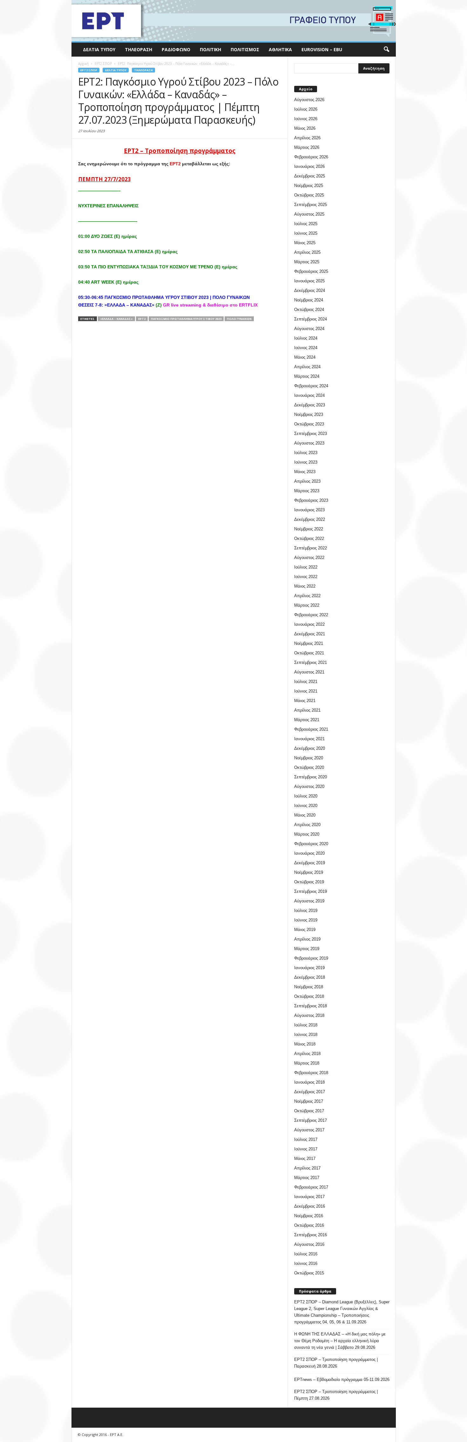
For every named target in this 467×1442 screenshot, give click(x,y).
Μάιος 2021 (304, 700)
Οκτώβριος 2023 (309, 424)
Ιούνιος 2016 (305, 1263)
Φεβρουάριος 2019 (311, 958)
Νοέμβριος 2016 (308, 1215)
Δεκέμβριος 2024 (309, 290)
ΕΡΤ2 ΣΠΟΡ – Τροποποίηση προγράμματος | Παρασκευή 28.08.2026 (336, 1363)
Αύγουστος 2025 (309, 214)
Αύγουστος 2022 (309, 557)
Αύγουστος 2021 (309, 672)
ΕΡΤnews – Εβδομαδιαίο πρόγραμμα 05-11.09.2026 (341, 1379)
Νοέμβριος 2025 (308, 185)
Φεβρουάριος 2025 (311, 271)
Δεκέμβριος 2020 (309, 748)
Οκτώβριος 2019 (309, 882)
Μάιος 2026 (304, 128)
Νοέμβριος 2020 (308, 757)
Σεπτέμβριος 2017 (310, 1120)
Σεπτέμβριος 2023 (310, 433)
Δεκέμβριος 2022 (309, 519)
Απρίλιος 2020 (307, 824)
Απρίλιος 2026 (307, 137)
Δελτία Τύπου (99, 49)
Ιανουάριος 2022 (309, 624)
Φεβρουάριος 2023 (311, 500)
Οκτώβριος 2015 (309, 1273)
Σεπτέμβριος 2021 (310, 662)
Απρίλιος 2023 (307, 481)
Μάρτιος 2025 (306, 261)
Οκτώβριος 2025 (309, 195)
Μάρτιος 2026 (306, 147)
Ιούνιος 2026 (305, 118)
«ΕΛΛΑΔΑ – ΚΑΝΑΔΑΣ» (116, 319)
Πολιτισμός (245, 49)
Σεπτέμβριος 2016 (310, 1234)
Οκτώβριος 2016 (309, 1225)
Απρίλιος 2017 (307, 1168)
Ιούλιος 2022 (305, 567)
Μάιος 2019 (304, 929)
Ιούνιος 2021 (305, 691)
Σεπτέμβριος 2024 (310, 319)
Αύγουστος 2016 (309, 1244)
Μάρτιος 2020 (306, 834)
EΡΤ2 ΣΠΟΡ (88, 70)
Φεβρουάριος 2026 (311, 157)
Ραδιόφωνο (176, 49)
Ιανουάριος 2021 (309, 738)
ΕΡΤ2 (142, 319)
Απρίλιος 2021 (307, 710)
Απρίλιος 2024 (307, 366)
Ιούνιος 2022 (305, 576)
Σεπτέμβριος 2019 (310, 891)
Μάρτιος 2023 (306, 490)
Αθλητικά (280, 49)
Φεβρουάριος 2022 (311, 614)
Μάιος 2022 (304, 586)
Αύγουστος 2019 (309, 901)
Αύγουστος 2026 (309, 99)
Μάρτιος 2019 (306, 948)
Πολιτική (210, 49)
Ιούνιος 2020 (305, 805)
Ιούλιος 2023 (305, 452)
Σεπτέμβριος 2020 (310, 777)
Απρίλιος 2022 (307, 595)
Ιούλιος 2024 (305, 338)
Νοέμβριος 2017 (308, 1101)
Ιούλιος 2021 (305, 681)
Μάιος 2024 (304, 357)
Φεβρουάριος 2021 (311, 729)
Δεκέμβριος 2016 (309, 1206)
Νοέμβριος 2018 (308, 986)
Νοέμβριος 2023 (308, 414)
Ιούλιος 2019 (305, 910)
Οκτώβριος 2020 (309, 767)
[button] (386, 50)
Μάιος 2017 (304, 1158)
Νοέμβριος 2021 (308, 643)
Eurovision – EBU (321, 49)
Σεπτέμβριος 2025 (310, 204)
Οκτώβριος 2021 (309, 653)
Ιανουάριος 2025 (309, 281)
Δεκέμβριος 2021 (309, 633)
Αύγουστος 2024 (309, 328)
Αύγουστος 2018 (309, 1015)
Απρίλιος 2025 (307, 252)
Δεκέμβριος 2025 (309, 176)
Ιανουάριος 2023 (309, 509)
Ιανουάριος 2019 (309, 967)
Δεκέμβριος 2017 (309, 1091)
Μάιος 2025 (304, 242)
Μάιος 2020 (304, 815)
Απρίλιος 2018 (307, 1053)
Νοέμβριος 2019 (308, 872)
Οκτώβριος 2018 (309, 996)
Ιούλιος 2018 (305, 1025)
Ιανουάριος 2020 (309, 853)
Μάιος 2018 (304, 1044)
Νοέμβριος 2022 (308, 529)
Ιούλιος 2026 (305, 109)
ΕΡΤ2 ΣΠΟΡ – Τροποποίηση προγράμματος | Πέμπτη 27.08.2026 (336, 1395)
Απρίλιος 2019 (307, 939)
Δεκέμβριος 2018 (309, 977)
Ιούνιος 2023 (305, 462)
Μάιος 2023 (304, 471)
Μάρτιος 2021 (306, 719)
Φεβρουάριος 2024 (311, 385)
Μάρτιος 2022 (306, 605)
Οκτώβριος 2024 (309, 309)
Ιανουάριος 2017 (309, 1196)
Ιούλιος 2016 (305, 1254)
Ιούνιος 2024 (305, 347)
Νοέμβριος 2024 (308, 300)
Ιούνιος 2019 (305, 920)
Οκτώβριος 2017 (309, 1110)
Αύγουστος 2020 (309, 786)
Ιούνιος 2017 (305, 1149)
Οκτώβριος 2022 (309, 538)
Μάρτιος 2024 (306, 376)
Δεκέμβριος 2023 (309, 405)
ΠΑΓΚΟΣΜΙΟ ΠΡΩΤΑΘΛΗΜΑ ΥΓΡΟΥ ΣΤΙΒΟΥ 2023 (186, 319)
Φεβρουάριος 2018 (311, 1072)
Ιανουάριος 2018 (309, 1082)
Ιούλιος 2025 (305, 223)
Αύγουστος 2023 (309, 443)
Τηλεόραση (138, 49)
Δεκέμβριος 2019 (309, 862)
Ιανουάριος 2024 (309, 395)
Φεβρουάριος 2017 (311, 1187)
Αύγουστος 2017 (309, 1130)
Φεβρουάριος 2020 (311, 843)
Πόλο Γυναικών (239, 319)
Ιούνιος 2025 (305, 233)
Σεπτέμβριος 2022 (310, 548)
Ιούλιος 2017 (305, 1139)
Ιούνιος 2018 (305, 1034)
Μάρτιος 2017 (306, 1177)
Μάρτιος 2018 (306, 1063)
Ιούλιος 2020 (305, 796)
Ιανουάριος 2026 (309, 166)
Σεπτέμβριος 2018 (310, 1006)
